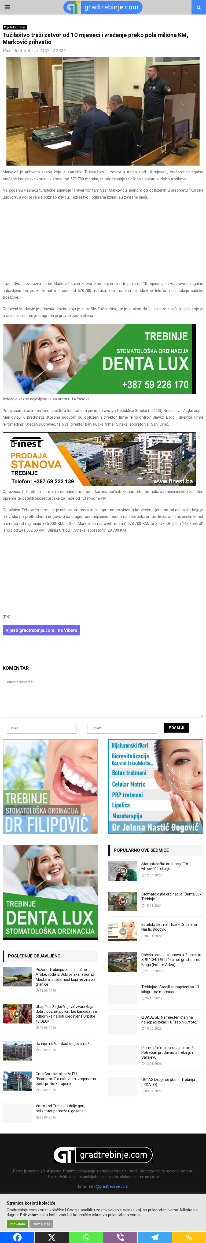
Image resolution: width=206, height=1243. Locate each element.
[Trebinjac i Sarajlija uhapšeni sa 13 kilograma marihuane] (122, 994)
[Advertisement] (103, 242)
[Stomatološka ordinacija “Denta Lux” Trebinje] (122, 901)
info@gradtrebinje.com (108, 1186)
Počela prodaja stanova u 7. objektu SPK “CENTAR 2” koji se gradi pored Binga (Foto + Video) (171, 960)
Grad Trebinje (25, 50)
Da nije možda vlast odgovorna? (62, 1043)
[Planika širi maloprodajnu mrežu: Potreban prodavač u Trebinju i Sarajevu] (122, 1055)
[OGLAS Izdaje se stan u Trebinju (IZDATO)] (122, 1086)
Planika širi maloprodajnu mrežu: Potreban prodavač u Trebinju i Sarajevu (168, 1052)
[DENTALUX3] (99, 392)
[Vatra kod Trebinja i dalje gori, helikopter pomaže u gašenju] (17, 1113)
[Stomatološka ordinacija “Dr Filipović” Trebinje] (122, 871)
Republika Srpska (14, 27)
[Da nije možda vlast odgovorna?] (17, 1051)
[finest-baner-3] (99, 484)
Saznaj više (41, 1224)
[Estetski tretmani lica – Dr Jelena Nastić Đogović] (122, 931)
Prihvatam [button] (17, 1224)
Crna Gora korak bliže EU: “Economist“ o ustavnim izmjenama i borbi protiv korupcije (67, 1079)
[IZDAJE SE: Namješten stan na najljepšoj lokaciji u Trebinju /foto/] (122, 1024)
